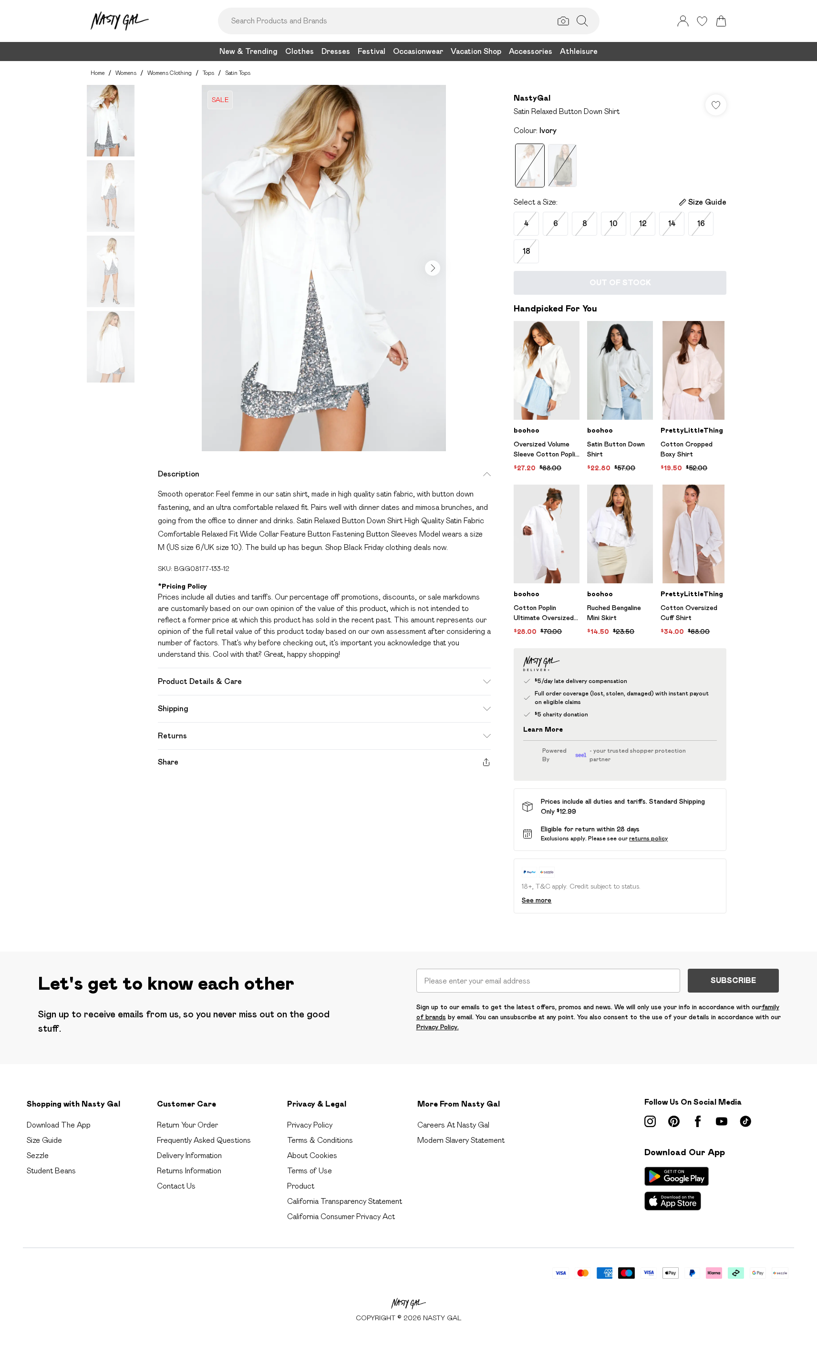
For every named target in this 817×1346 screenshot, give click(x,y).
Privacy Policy (309, 1125)
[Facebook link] (697, 1121)
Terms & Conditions (320, 1140)
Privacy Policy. (437, 1027)
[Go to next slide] (432, 268)
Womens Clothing (169, 73)
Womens (125, 73)
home (97, 73)
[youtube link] (721, 1121)
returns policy (648, 838)
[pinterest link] (674, 1121)
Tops (208, 73)
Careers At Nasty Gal (453, 1125)
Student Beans (51, 1171)
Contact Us (176, 1186)
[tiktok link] (745, 1121)
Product (300, 1186)
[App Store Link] (676, 1189)
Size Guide (44, 1140)
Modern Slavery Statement (461, 1140)
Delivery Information (189, 1155)
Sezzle (38, 1155)
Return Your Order (187, 1125)
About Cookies (312, 1155)
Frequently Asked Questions (204, 1140)
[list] (324, 268)
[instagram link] (650, 1121)
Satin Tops (237, 73)
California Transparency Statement (344, 1201)
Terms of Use (309, 1171)
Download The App (59, 1125)
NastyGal (532, 98)
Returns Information (189, 1171)
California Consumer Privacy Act (341, 1216)
